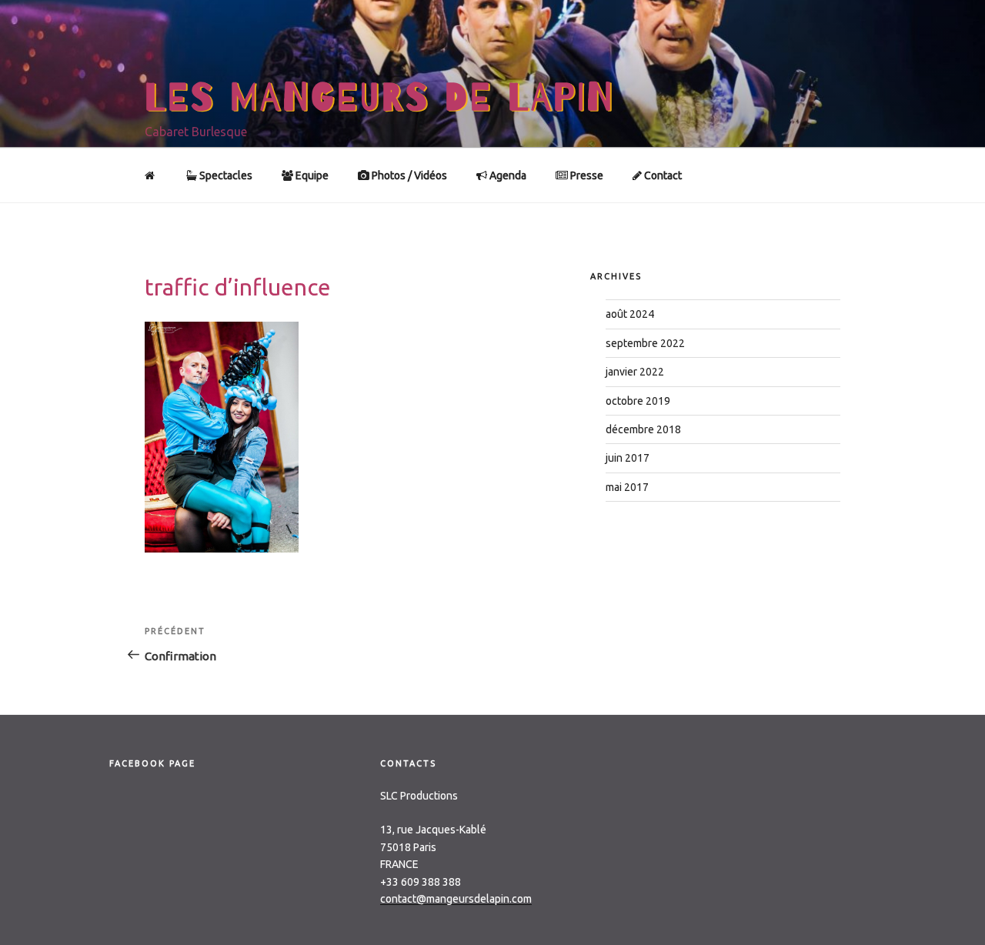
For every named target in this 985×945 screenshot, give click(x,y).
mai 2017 (627, 487)
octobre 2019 (638, 401)
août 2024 (630, 314)
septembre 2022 (645, 343)
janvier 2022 (635, 372)
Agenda (506, 175)
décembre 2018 (643, 429)
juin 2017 (627, 458)
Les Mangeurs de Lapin (380, 97)
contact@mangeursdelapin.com (456, 899)
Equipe (311, 175)
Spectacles (224, 175)
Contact (662, 175)
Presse (585, 175)
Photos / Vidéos (408, 175)
